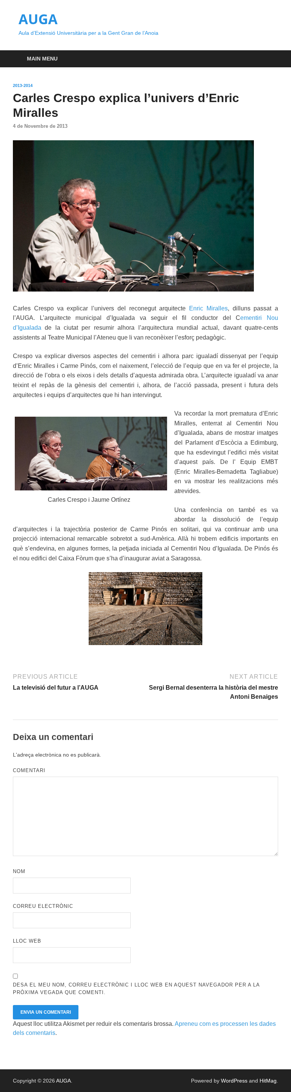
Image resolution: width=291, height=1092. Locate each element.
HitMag (268, 1081)
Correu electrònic (43, 906)
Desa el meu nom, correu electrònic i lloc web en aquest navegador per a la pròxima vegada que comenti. (136, 988)
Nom (19, 871)
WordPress (234, 1081)
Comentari (29, 770)
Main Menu (42, 59)
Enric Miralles (208, 308)
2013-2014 (23, 85)
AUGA (38, 19)
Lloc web (27, 941)
